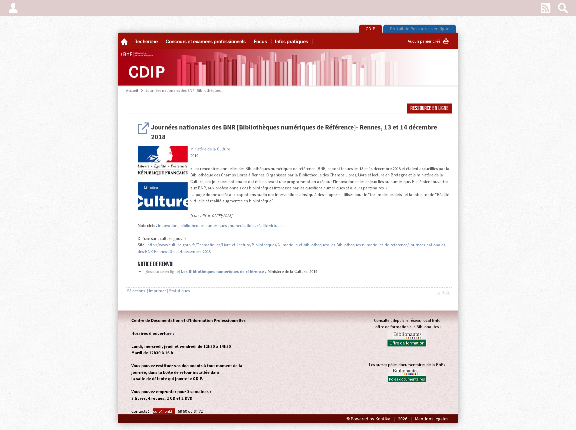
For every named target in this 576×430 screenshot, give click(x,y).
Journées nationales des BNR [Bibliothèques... (184, 90)
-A (438, 293)
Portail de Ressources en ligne (419, 29)
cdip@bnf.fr (164, 411)
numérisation (242, 225)
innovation (167, 225)
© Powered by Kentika (368, 419)
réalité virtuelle (270, 225)
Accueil (132, 90)
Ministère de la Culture (210, 149)
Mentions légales (431, 419)
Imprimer (157, 291)
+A (446, 292)
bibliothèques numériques (203, 225)
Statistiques (179, 291)
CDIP (370, 29)
